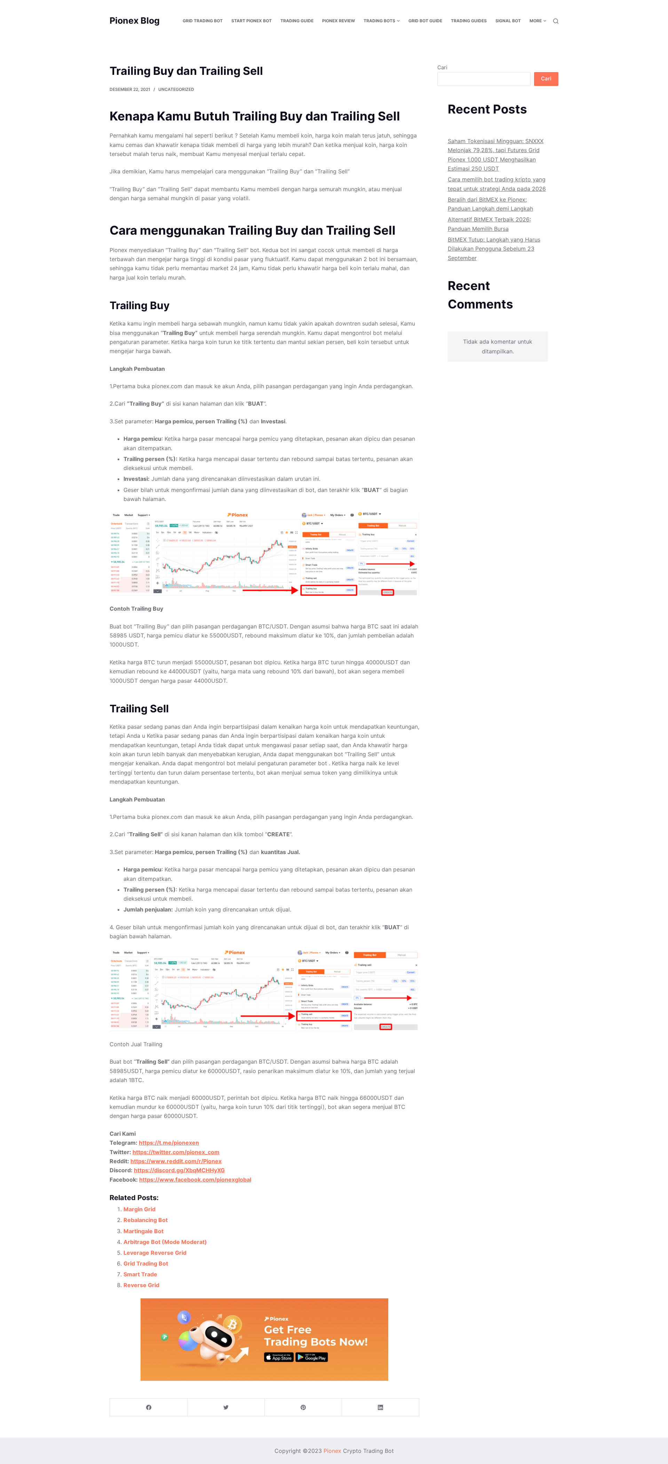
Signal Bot (508, 20)
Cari (442, 67)
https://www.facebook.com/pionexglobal (195, 1179)
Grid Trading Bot (203, 20)
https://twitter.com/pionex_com (176, 1152)
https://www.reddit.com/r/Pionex (176, 1161)
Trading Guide (296, 20)
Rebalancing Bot (146, 1219)
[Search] (555, 21)
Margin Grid (140, 1209)
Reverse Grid (141, 1285)
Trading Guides (469, 20)
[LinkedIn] (380, 1407)
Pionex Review (338, 20)
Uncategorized (176, 89)
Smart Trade (140, 1274)
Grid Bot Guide (425, 20)
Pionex (332, 1450)
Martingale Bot (144, 1231)
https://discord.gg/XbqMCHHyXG (179, 1170)
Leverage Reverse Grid (155, 1252)
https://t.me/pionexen (169, 1142)
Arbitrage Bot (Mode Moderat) (165, 1241)
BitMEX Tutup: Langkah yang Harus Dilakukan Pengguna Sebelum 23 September (494, 248)
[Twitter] (226, 1407)
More (536, 20)
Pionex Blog (135, 20)
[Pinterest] (303, 1407)
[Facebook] (149, 1407)
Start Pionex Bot (251, 20)
